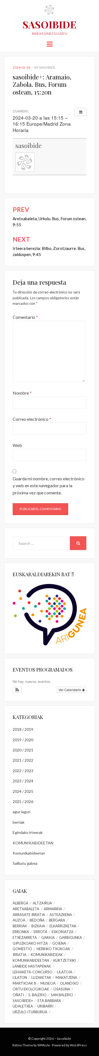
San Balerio (62, 995)
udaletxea (23, 1006)
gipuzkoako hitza (30, 943)
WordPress (78, 1045)
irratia (19, 954)
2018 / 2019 (23, 729)
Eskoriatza (62, 932)
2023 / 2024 (23, 780)
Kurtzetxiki (64, 960)
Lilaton (20, 977)
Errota (40, 932)
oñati (18, 995)
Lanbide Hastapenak (32, 966)
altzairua (42, 903)
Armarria (53, 909)
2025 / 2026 (23, 801)
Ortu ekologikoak (31, 989)
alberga (20, 903)
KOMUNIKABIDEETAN (33, 843)
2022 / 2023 (23, 770)
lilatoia (64, 972)
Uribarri (45, 1006)
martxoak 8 (24, 983)
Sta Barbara (49, 1000)
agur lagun (22, 811)
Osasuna (61, 989)
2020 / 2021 (23, 750)
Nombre (22, 392)
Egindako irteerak (28, 832)
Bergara (57, 920)
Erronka (21, 932)
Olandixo (69, 983)
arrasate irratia (29, 914)
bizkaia (38, 926)
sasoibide (47, 67)
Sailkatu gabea (25, 863)
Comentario (25, 317)
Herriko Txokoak (53, 949)
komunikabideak (47, 954)
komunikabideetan (31, 960)
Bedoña (37, 920)
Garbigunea (70, 937)
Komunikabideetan (29, 853)
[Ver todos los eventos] (80, 112)
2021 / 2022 (23, 760)
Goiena (59, 943)
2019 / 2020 (23, 739)
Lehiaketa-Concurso (33, 972)
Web (17, 445)
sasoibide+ (23, 1000)
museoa (48, 983)
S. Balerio (37, 995)
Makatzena (66, 977)
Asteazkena (61, 914)
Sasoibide (49, 24)
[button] (17, 690)
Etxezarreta (25, 937)
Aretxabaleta (26, 909)
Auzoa (19, 920)
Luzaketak (41, 977)
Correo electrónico (32, 419)
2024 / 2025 (23, 791)
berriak (18, 822)
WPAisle (43, 1045)
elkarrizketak (63, 926)
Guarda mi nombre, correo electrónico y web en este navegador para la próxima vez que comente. (48, 485)
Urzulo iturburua (30, 1012)
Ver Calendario (70, 689)
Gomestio (22, 949)
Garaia (48, 937)
